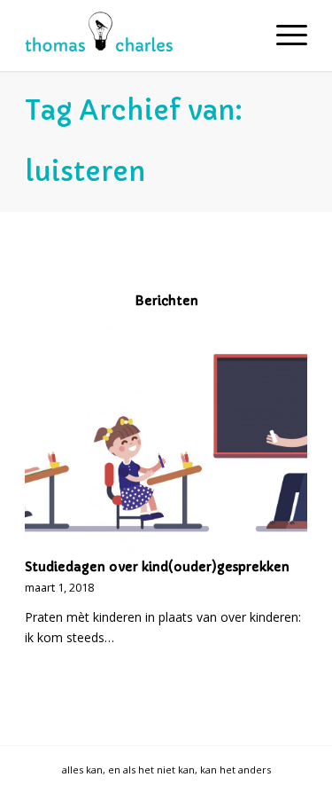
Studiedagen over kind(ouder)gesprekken (157, 567)
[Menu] (283, 35)
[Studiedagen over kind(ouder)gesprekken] (166, 438)
